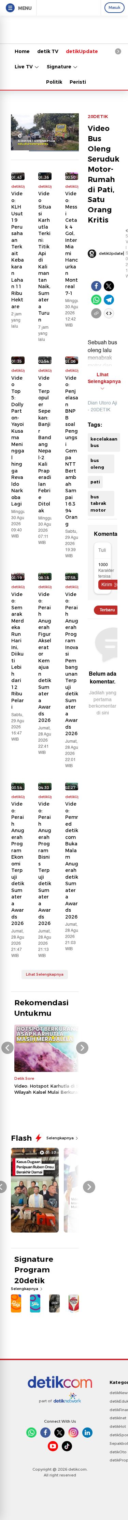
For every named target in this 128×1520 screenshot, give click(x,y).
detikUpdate (82, 51)
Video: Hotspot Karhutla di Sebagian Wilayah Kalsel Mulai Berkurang (55, 1089)
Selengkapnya (60, 1138)
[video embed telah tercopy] (109, 313)
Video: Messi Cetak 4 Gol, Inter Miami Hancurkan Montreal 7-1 (71, 243)
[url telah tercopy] (96, 313)
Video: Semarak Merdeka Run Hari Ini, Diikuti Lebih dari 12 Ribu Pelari (17, 651)
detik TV (47, 51)
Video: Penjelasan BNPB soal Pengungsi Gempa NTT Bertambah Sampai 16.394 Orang (71, 451)
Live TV (24, 66)
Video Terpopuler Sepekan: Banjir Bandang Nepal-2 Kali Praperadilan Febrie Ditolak (44, 444)
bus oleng (97, 464)
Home (22, 51)
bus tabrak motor (98, 503)
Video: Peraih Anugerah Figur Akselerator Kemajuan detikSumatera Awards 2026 (44, 657)
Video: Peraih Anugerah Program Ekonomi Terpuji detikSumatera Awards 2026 (17, 863)
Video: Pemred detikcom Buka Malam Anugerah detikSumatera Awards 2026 (71, 860)
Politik (54, 82)
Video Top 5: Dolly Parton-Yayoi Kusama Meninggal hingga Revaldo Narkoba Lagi (17, 441)
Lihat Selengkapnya (44, 974)
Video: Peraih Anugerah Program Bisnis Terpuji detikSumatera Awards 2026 (44, 863)
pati (95, 481)
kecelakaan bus (103, 442)
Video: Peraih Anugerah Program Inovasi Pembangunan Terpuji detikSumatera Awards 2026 (71, 664)
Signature (60, 66)
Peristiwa (82, 82)
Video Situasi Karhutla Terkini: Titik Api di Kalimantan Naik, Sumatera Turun (44, 257)
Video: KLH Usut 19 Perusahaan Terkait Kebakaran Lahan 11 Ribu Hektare (17, 250)
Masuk (114, 7)
